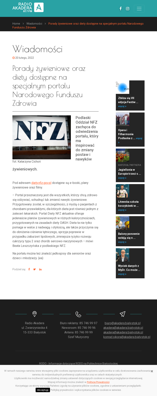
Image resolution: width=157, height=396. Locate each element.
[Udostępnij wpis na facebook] (28, 269)
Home (16, 23)
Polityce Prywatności (98, 382)
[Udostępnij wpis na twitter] (34, 269)
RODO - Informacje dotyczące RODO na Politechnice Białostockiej (78, 363)
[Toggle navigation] (139, 8)
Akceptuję (42, 390)
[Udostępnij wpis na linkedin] (40, 269)
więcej (121, 106)
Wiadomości (34, 23)
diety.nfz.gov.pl (41, 183)
